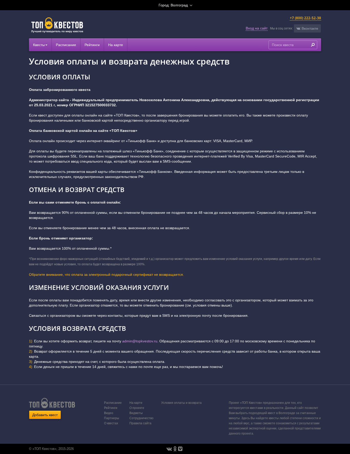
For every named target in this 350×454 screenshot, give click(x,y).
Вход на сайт (256, 28)
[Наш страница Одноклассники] (175, 449)
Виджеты (136, 413)
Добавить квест (45, 415)
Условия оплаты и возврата (181, 403)
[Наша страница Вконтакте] (169, 449)
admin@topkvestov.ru (139, 341)
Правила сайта (140, 423)
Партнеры (111, 418)
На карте (115, 45)
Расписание (66, 45)
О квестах (111, 423)
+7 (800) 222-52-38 (305, 17)
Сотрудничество (141, 418)
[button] (307, 28)
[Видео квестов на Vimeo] (180, 449)
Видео (108, 413)
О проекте (136, 408)
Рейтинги (92, 45)
